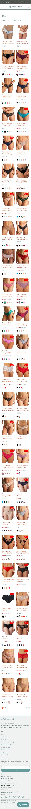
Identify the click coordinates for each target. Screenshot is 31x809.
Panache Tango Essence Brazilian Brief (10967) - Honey (22, 409)
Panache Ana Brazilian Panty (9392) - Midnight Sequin (22, 96)
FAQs (2, 734)
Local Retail (4, 739)
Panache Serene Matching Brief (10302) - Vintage (7, 267)
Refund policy (4, 800)
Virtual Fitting (5, 755)
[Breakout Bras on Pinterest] (14, 797)
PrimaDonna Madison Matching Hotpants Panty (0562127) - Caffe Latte (7, 523)
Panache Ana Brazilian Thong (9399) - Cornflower (21, 523)
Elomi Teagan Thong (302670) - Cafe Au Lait (22, 552)
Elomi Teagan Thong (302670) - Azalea (7, 466)
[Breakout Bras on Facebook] (6, 797)
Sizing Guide (5, 752)
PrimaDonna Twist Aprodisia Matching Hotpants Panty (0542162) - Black (22, 581)
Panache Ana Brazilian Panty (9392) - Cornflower (21, 352)
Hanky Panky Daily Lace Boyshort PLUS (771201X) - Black (7, 609)
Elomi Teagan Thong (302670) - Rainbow (7, 552)
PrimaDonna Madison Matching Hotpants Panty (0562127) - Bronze (22, 638)
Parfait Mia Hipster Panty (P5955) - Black (8, 67)
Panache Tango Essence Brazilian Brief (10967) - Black (8, 409)
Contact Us (4, 736)
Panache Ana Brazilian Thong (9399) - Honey (21, 695)
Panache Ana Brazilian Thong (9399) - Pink (7, 438)
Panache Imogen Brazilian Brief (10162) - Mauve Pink (22, 466)
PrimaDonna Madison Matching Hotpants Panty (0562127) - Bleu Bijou (21, 495)
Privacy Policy (5, 749)
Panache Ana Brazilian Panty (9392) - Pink (7, 209)
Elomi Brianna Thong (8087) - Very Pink (7, 352)
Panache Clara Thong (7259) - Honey (7, 666)
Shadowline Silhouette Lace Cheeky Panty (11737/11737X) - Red (21, 666)
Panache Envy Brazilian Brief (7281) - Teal (7, 324)
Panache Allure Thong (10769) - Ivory (7, 495)
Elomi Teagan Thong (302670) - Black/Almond (22, 181)
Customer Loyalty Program (8, 742)
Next (28, 708)
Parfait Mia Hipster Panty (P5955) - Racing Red (8, 581)
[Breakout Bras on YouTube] (18, 797)
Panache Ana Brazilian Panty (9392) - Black (7, 181)
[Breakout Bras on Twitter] (2, 797)
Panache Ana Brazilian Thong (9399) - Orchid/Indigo (21, 324)
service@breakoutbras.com (9, 783)
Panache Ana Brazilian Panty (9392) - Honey (7, 695)
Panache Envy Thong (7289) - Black (21, 238)
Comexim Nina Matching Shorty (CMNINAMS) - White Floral (7, 42)
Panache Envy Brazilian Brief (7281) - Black (7, 96)
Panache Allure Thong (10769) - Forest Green (21, 209)
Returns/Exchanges (6, 744)
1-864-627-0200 (5, 780)
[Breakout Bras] (15, 7)
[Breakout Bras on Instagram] (10, 797)
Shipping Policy (5, 747)
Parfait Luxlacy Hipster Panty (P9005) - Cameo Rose (22, 438)
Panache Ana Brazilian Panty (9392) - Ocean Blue (21, 124)
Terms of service (12, 800)
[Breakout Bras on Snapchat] (22, 797)
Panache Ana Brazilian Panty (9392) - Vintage (21, 153)
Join (15, 770)
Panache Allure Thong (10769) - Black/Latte (7, 124)
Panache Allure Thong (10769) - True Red (21, 267)
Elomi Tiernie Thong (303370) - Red (22, 380)
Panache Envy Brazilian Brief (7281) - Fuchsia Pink (7, 295)
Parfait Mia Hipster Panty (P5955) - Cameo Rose (22, 609)
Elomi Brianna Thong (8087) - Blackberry (21, 67)
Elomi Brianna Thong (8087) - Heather (21, 295)
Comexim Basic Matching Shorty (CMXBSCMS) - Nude (22, 42)
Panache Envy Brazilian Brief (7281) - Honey (7, 238)
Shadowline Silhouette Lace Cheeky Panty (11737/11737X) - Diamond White (7, 380)
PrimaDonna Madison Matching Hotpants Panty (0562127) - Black (7, 638)
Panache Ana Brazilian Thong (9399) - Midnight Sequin (8, 153)
